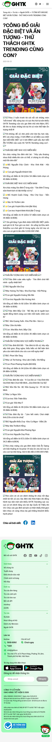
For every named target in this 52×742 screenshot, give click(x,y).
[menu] (47, 3)
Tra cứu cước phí (10, 594)
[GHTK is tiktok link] (41, 555)
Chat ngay (29, 642)
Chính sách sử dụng (11, 578)
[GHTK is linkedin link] (30, 555)
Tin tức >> (16, 12)
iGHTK (6, 608)
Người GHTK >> (26, 12)
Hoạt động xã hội (10, 620)
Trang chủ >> (8, 12)
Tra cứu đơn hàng (10, 591)
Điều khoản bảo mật (12, 575)
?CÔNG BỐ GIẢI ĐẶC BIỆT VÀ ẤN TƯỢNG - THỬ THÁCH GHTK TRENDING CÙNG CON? (25, 15)
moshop (7, 605)
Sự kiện (7, 617)
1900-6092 (12, 642)
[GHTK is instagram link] (46, 555)
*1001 (9, 646)
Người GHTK (8, 627)
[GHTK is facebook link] (25, 555)
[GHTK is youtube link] (36, 555)
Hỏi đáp (7, 582)
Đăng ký (42, 679)
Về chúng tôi (9, 568)
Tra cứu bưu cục (10, 598)
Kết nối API (8, 601)
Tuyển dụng (8, 571)
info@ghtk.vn (12, 650)
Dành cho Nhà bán (11, 624)
